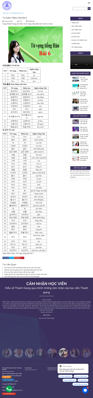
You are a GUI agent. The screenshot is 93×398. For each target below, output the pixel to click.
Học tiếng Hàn (76, 30)
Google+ (17, 257)
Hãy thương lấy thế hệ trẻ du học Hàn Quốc (84, 101)
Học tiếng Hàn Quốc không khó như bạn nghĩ (84, 108)
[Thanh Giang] (7, 5)
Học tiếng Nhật (76, 26)
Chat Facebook (8, 380)
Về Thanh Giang (76, 47)
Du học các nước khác (79, 40)
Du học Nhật (75, 33)
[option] (71, 179)
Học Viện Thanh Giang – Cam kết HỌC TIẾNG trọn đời (84, 79)
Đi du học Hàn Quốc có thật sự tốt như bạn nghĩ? (19, 272)
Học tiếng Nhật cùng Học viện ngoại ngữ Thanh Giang (84, 94)
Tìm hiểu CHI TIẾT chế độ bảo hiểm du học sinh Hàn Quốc (22, 268)
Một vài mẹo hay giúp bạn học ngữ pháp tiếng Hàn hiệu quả (23, 270)
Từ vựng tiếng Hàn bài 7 (25, 253)
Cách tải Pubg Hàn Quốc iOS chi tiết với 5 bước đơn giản (22, 276)
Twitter (11, 257)
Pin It (22, 257)
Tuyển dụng (75, 43)
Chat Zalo (7, 377)
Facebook (5, 257)
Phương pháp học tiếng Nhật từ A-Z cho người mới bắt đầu (84, 86)
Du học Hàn (75, 37)
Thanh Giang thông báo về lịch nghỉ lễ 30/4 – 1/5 (84, 158)
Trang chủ (5, 13)
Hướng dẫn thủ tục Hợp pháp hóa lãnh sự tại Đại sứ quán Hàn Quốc (25, 274)
